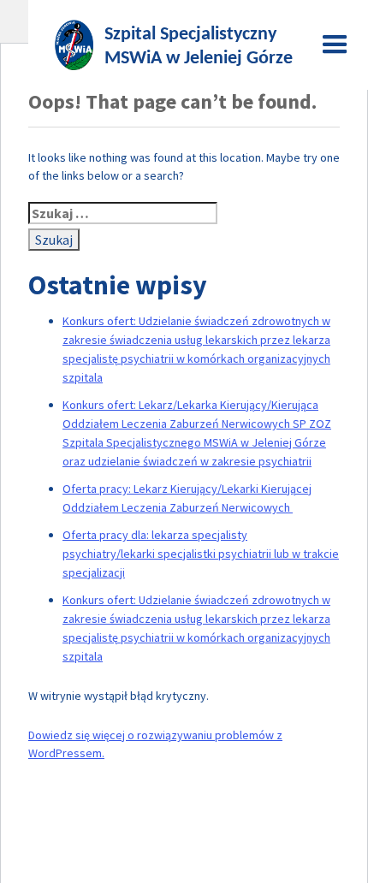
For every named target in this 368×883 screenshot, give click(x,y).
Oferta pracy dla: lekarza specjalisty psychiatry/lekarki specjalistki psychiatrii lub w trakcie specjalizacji (200, 553)
